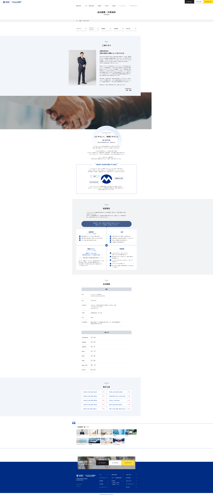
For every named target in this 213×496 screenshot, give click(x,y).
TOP (77, 20)
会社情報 (113, 5)
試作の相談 (128, 477)
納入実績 (106, 5)
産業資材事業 (78, 5)
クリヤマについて (103, 477)
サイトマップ (78, 486)
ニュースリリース (122, 5)
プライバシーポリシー (79, 484)
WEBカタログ (129, 480)
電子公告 (128, 487)
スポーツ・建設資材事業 (89, 5)
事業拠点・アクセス (115, 484)
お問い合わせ (128, 474)
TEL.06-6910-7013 (94, 306)
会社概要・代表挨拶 (115, 482)
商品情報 (99, 5)
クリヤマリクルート (133, 5)
